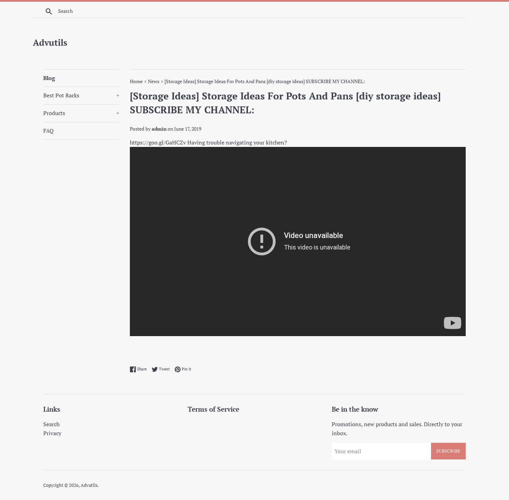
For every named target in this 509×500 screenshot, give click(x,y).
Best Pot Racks (81, 95)
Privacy (52, 433)
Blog (49, 78)
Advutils (50, 42)
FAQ (48, 130)
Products (81, 113)
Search (51, 424)
